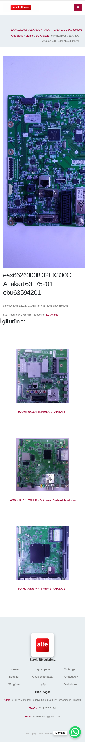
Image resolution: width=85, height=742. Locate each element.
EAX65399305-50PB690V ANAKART (42, 411)
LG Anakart (42, 35)
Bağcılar (14, 676)
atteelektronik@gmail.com (46, 716)
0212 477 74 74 (47, 708)
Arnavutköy (71, 676)
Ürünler (30, 35)
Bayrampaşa (42, 669)
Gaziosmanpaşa (42, 676)
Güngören (14, 684)
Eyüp (42, 684)
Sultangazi (70, 669)
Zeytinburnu (70, 684)
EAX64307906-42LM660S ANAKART (42, 589)
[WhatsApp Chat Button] (75, 732)
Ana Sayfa (17, 35)
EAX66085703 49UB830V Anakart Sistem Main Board (42, 500)
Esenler (14, 669)
